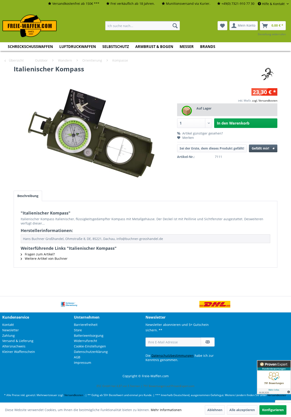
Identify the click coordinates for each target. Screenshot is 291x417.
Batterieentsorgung (88, 335)
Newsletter (10, 330)
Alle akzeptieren (242, 410)
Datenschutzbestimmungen (172, 355)
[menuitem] (74, 4)
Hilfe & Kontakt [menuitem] (273, 4)
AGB (77, 357)
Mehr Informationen (166, 410)
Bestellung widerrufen (272, 34)
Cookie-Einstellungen (90, 346)
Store (78, 330)
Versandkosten (73, 395)
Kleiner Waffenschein (18, 352)
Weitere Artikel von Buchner (46, 258)
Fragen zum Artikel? (39, 254)
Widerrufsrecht (85, 341)
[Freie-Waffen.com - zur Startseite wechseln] (29, 25)
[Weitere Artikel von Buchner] (267, 73)
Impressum (82, 362)
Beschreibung (27, 196)
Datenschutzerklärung (91, 352)
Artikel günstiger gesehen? (202, 133)
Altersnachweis (13, 346)
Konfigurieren (273, 410)
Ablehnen (214, 410)
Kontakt (8, 324)
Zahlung (8, 335)
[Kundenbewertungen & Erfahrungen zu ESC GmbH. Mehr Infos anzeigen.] (274, 377)
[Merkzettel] (222, 25)
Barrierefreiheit (86, 324)
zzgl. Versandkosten (264, 100)
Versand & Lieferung (17, 341)
